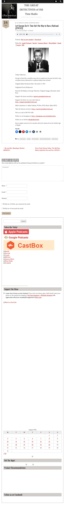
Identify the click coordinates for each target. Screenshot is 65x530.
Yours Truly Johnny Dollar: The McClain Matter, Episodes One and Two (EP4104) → (48, 149)
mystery (28, 139)
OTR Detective (32, 23)
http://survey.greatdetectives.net (42, 109)
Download (38, 40)
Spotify (35, 43)
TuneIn (18, 45)
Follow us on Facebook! (13, 494)
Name (4, 186)
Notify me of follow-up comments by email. (16, 204)
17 (7, 445)
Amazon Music (43, 43)
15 (49, 442)
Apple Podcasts (26, 43)
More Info (38, 297)
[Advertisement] (15, 275)
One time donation (33, 295)
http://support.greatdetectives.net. (26, 102)
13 (32, 442)
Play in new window (27, 40)
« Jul (4, 454)
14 (41, 442)
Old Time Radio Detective (45, 139)
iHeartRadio (52, 43)
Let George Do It (21, 23)
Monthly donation (46, 295)
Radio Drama (55, 139)
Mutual (26, 23)
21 (41, 445)
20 (32, 445)
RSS (23, 45)
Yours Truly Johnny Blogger (22, 30)
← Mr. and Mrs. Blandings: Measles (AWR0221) (14, 149)
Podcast (37, 23)
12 (24, 442)
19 (24, 445)
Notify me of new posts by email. (13, 208)
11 (16, 442)
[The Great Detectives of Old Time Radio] (9, 11)
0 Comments (30, 30)
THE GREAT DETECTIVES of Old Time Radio (31, 9)
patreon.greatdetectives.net (42, 96)
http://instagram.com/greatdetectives (44, 116)
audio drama (22, 139)
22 (49, 445)
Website (4, 198)
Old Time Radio (35, 139)
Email (59, 43)
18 (16, 445)
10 (7, 442)
